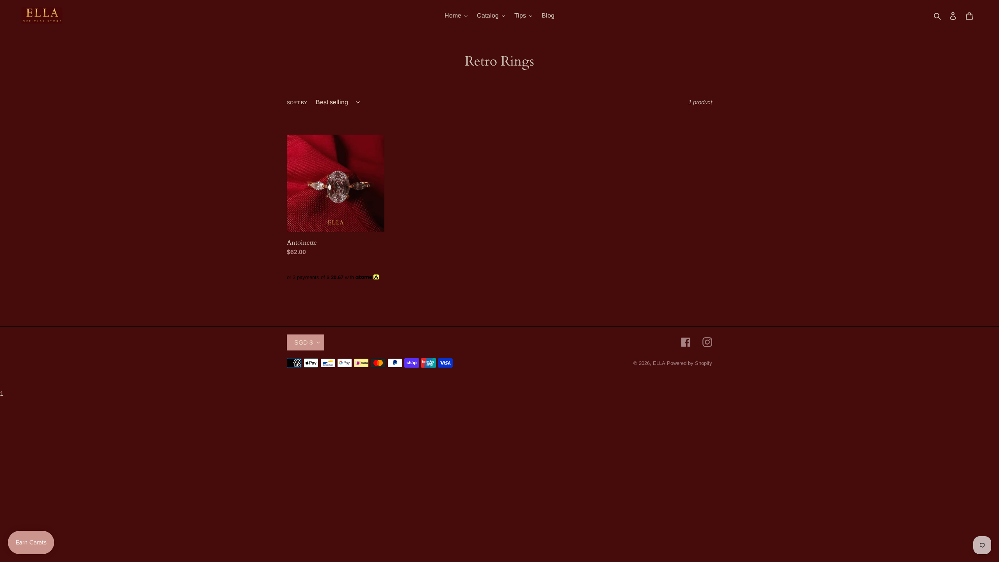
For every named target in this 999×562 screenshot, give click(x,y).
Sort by (297, 102)
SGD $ (303, 342)
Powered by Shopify (689, 363)
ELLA (659, 363)
